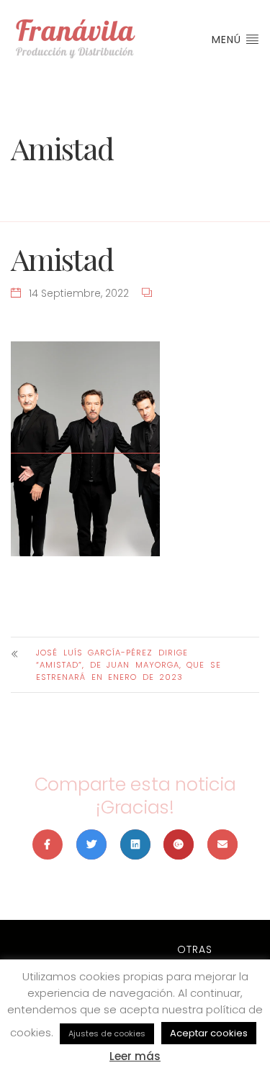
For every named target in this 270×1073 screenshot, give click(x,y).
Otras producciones (194, 957)
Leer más (135, 1056)
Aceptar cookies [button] (209, 1033)
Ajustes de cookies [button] (106, 1033)
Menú (228, 39)
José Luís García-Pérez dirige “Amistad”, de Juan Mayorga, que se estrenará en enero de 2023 (128, 665)
